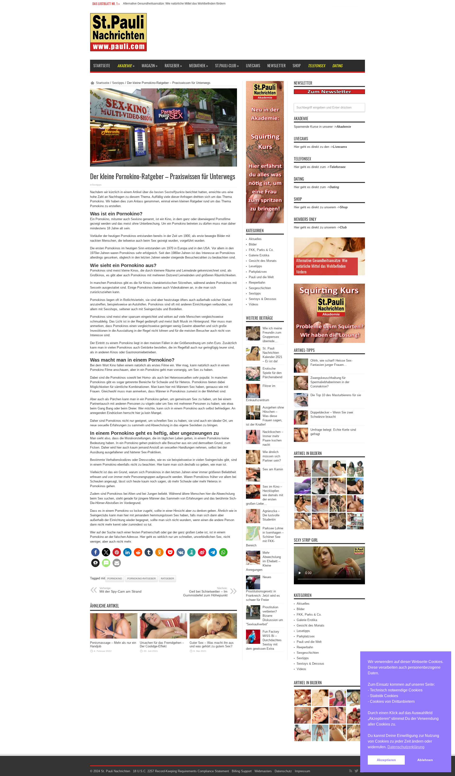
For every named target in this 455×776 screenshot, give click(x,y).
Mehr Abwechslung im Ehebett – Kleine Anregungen (263, 561)
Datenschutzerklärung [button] (405, 747)
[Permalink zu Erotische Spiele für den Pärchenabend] (253, 379)
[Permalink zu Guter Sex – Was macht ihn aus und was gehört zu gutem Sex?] (213, 637)
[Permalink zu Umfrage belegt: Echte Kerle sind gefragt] (301, 441)
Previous (360, 242)
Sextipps (118, 83)
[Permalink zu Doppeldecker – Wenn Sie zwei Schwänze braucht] (301, 423)
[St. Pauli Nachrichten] (118, 48)
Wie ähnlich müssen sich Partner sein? (272, 456)
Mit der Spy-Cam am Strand (120, 590)
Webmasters (263, 771)
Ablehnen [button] (425, 760)
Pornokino (114, 578)
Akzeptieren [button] (386, 760)
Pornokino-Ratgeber (141, 578)
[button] (95, 552)
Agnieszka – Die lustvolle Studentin (271, 515)
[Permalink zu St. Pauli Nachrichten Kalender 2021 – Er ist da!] (253, 359)
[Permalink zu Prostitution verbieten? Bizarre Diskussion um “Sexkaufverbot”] (253, 618)
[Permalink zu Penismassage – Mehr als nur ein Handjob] (113, 637)
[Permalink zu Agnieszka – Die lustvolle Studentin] (253, 522)
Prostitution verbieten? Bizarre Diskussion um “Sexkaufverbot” (264, 615)
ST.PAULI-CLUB (227, 65)
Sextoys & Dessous (262, 299)
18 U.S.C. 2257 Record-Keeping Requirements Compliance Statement (181, 771)
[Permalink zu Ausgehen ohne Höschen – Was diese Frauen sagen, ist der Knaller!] (253, 418)
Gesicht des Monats (263, 261)
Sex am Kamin (273, 469)
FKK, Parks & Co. (261, 250)
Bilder (253, 244)
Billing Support (242, 771)
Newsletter (276, 65)
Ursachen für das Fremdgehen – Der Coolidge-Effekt (162, 644)
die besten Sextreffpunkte (167, 192)
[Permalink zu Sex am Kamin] (253, 480)
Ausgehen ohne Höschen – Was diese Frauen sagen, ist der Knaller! (265, 416)
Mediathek (198, 65)
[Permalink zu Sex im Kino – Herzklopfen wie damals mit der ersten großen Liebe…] (253, 497)
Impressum (302, 771)
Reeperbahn (257, 282)
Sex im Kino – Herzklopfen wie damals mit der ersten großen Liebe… (264, 495)
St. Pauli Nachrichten (115, 771)
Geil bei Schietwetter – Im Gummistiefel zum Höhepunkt (205, 592)
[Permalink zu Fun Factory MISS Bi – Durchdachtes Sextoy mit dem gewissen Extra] (253, 642)
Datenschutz (283, 771)
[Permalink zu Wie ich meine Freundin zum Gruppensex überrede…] (253, 339)
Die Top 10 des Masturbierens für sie (335, 395)
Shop (297, 65)
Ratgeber (167, 578)
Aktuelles (255, 239)
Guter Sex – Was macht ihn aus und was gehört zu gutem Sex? (212, 644)
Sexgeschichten (260, 288)
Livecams (253, 65)
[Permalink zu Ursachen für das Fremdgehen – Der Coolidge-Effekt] (163, 637)
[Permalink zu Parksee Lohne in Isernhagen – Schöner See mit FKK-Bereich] (253, 539)
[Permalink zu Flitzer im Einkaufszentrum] (253, 397)
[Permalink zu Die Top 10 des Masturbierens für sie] (301, 406)
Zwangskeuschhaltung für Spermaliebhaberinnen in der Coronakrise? (329, 382)
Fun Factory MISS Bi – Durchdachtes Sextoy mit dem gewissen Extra (264, 640)
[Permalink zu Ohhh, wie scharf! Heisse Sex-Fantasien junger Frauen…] (301, 371)
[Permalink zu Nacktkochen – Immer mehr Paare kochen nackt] (253, 443)
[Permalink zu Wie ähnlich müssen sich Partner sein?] (253, 463)
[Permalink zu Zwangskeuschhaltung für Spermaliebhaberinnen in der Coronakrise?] (301, 389)
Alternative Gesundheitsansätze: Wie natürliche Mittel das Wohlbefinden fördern (321, 266)
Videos (253, 304)
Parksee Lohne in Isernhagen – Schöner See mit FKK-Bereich (265, 536)
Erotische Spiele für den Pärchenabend (272, 373)
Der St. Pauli (131, 3)
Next (360, 249)
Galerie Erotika (259, 255)
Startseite (101, 65)
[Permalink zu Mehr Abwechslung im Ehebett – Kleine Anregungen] (253, 564)
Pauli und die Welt (261, 277)
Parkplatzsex (258, 271)
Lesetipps (255, 266)
